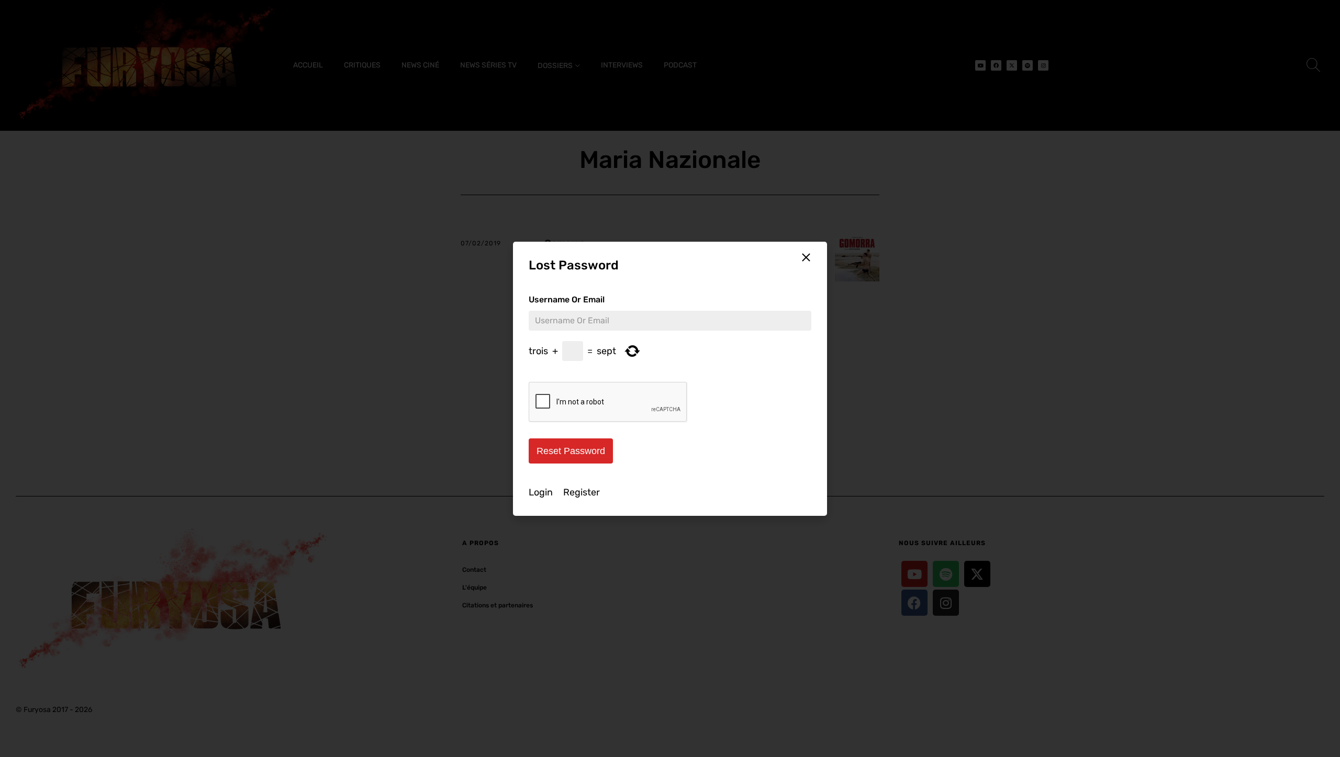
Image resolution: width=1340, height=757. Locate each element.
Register (581, 492)
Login (541, 492)
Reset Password (571, 451)
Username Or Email (567, 299)
